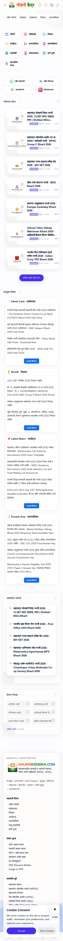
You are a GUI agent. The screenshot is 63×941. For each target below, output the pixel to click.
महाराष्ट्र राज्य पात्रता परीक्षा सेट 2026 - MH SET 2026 (41, 163)
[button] (22, 116)
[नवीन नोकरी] (11, 17)
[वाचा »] (56, 123)
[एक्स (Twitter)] (31, 781)
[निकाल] (43, 17)
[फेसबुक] (10, 781)
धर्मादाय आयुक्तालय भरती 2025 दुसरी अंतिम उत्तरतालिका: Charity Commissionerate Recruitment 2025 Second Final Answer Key (31, 554)
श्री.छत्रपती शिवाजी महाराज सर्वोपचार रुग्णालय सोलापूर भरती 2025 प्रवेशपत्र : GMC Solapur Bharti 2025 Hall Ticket (30, 328)
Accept (21, 931)
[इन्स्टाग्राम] (19, 781)
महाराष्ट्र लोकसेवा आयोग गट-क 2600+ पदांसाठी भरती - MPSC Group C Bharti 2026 (41, 141)
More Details (47, 931)
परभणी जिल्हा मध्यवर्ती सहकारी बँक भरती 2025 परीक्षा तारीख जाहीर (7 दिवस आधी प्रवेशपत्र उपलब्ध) (29, 481)
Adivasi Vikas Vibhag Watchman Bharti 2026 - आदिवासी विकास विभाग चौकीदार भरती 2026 (41, 231)
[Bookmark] (45, 5)
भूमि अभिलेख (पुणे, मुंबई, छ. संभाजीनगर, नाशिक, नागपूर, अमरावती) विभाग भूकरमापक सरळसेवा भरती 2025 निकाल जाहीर (31, 416)
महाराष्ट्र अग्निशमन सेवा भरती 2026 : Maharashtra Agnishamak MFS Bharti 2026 (31, 651)
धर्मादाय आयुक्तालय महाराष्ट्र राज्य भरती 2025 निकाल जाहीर (30, 403)
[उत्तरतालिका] (54, 17)
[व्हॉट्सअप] (12, 785)
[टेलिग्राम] (50, 781)
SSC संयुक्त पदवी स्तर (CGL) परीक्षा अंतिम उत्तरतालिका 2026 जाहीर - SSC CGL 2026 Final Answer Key (31, 541)
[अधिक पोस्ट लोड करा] (31, 277)
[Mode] (57, 5)
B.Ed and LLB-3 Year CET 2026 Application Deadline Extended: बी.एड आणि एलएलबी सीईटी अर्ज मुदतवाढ (31, 494)
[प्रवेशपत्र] (33, 17)
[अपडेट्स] (22, 17)
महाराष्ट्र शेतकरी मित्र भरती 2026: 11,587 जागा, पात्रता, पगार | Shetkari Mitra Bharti (40, 116)
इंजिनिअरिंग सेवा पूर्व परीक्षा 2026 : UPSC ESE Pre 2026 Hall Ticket (30, 351)
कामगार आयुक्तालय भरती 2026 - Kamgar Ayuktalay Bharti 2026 (42, 207)
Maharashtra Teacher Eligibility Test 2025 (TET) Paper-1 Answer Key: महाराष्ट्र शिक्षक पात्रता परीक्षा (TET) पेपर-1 (29, 568)
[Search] (40, 5)
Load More (32, 361)
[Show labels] (16, 729)
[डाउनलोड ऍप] (14, 789)
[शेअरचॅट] (22, 785)
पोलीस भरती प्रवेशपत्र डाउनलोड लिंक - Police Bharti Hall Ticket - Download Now (31, 340)
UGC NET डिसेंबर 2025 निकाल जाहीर (24, 380)
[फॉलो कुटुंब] (39, 785)
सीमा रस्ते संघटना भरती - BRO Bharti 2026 (41, 184)
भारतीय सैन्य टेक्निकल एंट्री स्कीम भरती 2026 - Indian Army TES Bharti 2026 (40, 256)
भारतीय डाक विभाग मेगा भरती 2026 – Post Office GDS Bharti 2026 (33, 625)
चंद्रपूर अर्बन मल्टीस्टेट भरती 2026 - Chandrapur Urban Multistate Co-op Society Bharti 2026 (33, 667)
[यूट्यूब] (42, 781)
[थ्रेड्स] (30, 785)
